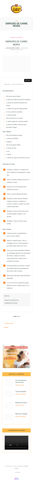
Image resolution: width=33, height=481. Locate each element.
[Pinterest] (26, 323)
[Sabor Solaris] (16, 8)
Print (29, 80)
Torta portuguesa (20, 391)
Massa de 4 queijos (21, 414)
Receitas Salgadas (16, 37)
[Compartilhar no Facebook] (21, 323)
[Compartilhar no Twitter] (24, 323)
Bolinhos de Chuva (21, 402)
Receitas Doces (19, 385)
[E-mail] (28, 323)
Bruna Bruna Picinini (13, 48)
